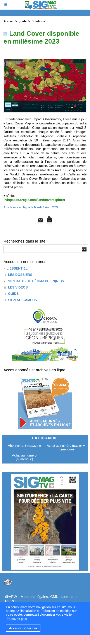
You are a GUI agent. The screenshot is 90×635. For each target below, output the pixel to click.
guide (22, 21)
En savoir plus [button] (17, 619)
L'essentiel (17, 268)
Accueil (8, 21)
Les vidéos (18, 287)
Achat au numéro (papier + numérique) (66, 447)
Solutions (38, 21)
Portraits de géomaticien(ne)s (35, 281)
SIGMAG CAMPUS (22, 300)
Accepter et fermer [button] (23, 628)
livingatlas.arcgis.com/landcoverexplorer (34, 200)
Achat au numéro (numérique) (24, 457)
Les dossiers (20, 275)
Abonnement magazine (24, 445)
